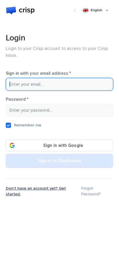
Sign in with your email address (46, 73)
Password (25, 99)
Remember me (27, 125)
